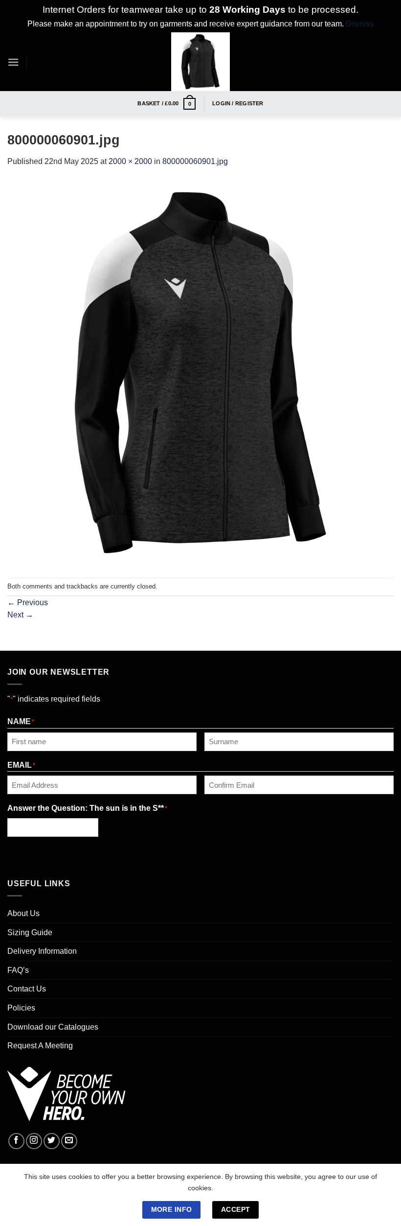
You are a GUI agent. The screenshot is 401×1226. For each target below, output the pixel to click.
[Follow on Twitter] (52, 1141)
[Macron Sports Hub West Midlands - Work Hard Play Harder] (200, 61)
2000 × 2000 (130, 161)
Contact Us (26, 989)
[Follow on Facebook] (16, 1141)
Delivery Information (42, 951)
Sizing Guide (29, 932)
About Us (23, 913)
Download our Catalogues (52, 1027)
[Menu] (13, 62)
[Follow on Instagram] (34, 1141)
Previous (27, 602)
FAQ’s (18, 970)
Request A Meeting (40, 1045)
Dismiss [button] (360, 24)
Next (20, 615)
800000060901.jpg (195, 161)
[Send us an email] (69, 1141)
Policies (21, 1008)
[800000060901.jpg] (200, 372)
